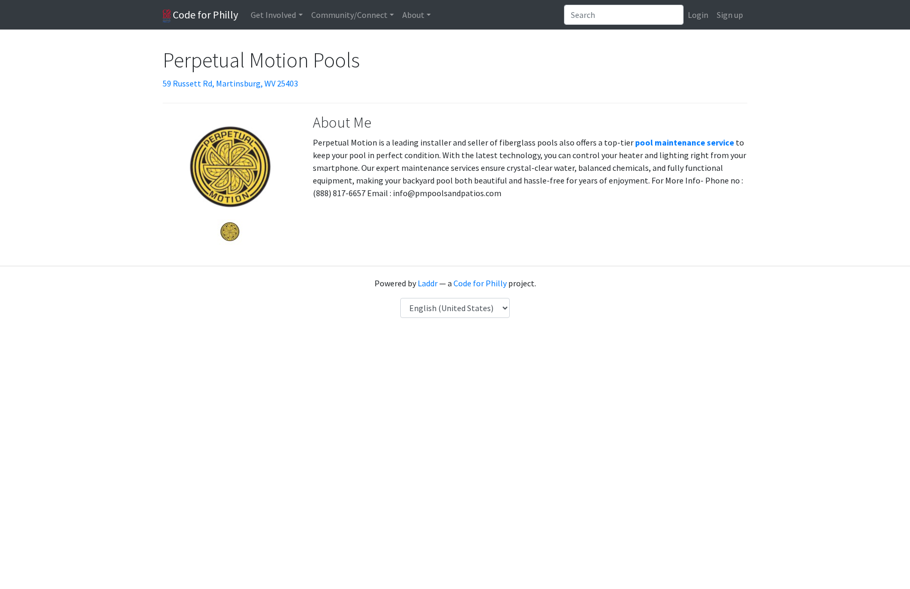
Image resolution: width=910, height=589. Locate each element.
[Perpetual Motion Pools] (229, 231)
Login (698, 14)
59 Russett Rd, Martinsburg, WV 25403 (230, 83)
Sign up (730, 14)
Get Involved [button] (273, 14)
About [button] (413, 14)
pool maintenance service (684, 142)
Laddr (428, 283)
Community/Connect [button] (349, 14)
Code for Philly (204, 14)
